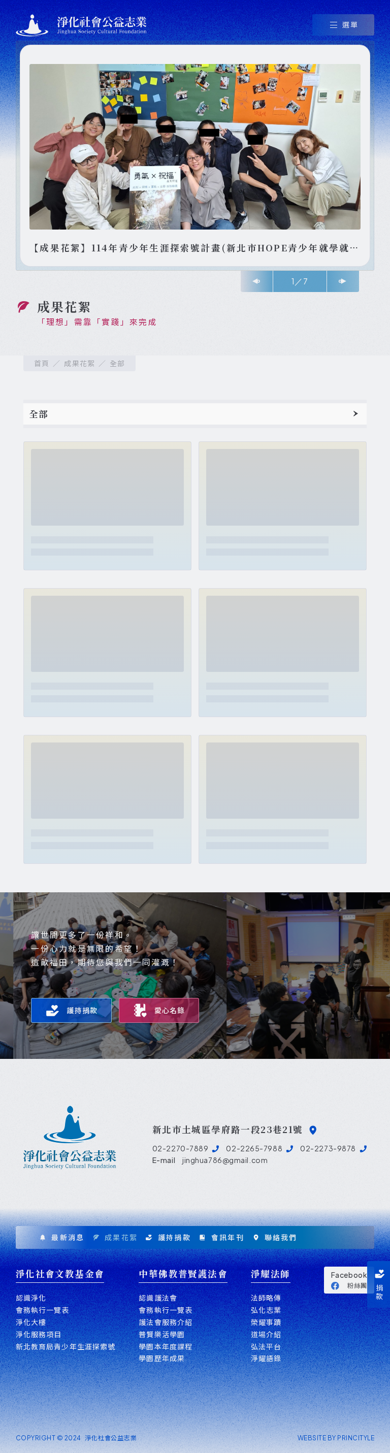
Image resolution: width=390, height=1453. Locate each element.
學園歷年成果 (162, 1358)
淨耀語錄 (266, 1358)
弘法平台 (266, 1346)
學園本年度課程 (165, 1346)
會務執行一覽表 (43, 1310)
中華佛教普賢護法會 (183, 1273)
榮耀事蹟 (266, 1322)
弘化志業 (266, 1310)
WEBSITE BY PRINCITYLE (336, 1438)
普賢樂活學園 (162, 1334)
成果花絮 (79, 363)
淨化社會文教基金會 (60, 1273)
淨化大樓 (31, 1322)
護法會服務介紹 (165, 1322)
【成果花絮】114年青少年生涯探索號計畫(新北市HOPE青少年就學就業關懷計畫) (194, 248)
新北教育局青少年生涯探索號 (66, 1346)
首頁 (41, 363)
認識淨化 (31, 1298)
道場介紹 (266, 1334)
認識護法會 (158, 1298)
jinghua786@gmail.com (225, 1160)
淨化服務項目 (39, 1334)
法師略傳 (266, 1298)
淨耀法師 (270, 1273)
